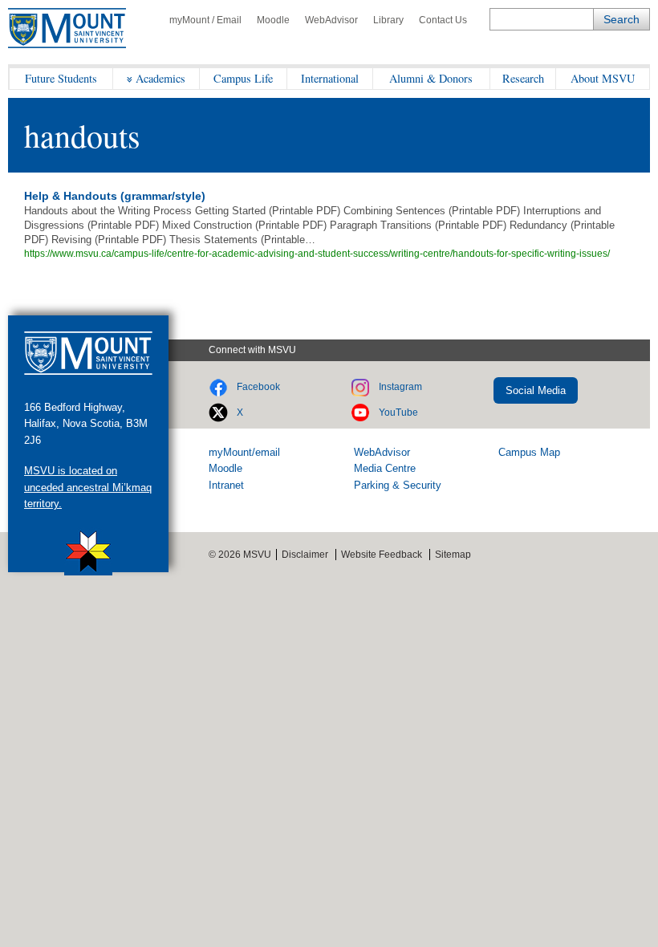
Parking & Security (397, 485)
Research (523, 78)
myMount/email (244, 452)
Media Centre (385, 468)
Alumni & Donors (431, 78)
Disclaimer (305, 554)
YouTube (398, 412)
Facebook (258, 386)
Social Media (536, 390)
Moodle (273, 20)
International (330, 78)
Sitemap (453, 554)
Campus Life (243, 78)
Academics (160, 78)
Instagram (400, 386)
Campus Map (529, 452)
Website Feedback (381, 554)
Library (388, 20)
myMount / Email (205, 20)
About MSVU (603, 78)
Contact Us (443, 20)
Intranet (226, 485)
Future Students (61, 78)
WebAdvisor (331, 20)
